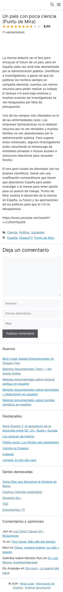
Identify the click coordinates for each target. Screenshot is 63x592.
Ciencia (12, 232)
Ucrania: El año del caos (19, 460)
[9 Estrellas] (35, 26)
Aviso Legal (27, 583)
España (12, 238)
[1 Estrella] (4, 26)
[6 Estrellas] (23, 26)
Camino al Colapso (15, 448)
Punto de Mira (44, 238)
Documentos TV (13, 510)
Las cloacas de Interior (18, 436)
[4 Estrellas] (16, 26)
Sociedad (37, 232)
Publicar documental (37, 587)
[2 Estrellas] (8, 26)
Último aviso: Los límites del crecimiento (30, 442)
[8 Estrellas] (31, 26)
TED (5, 504)
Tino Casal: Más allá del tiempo (33, 541)
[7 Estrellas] (27, 26)
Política (24, 232)
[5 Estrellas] (19, 26)
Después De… (12, 498)
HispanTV (26, 238)
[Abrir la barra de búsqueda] (52, 4)
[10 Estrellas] (39, 26)
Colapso (8, 454)
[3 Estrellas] (12, 26)
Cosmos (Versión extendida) (22, 492)
